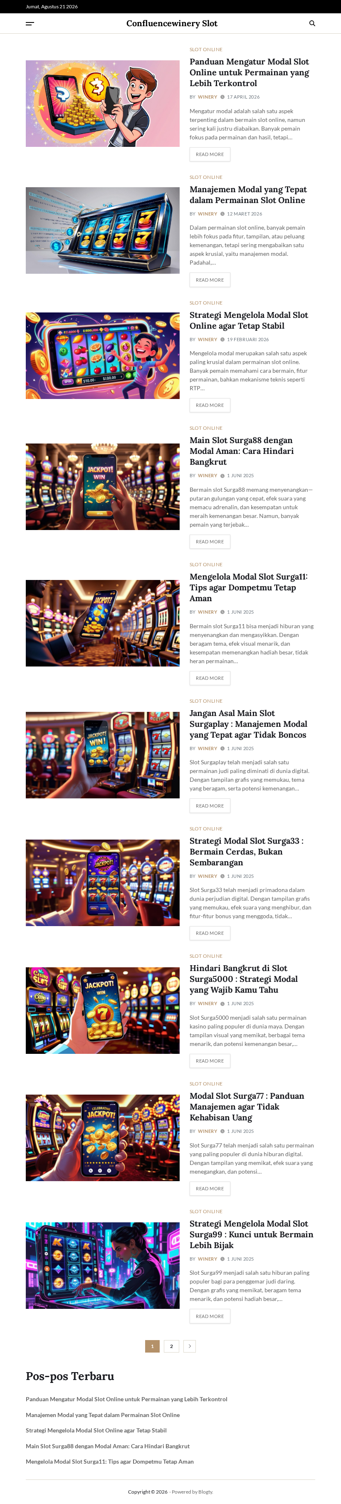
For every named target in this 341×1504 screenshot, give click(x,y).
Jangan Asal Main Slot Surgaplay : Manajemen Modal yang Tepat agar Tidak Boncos (248, 724)
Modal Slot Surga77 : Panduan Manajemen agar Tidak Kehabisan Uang (247, 1106)
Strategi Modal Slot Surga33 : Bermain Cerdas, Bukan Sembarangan (247, 851)
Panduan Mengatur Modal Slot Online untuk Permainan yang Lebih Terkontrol (249, 72)
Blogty (205, 1492)
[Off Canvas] (30, 23)
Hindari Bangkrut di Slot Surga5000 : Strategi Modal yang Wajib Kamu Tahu (244, 979)
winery (207, 96)
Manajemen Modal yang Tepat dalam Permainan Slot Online (248, 194)
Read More (210, 154)
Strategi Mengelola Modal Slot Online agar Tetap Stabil (96, 1430)
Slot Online (206, 49)
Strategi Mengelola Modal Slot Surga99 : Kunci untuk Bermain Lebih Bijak (252, 1234)
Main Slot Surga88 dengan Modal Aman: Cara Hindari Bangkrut (242, 451)
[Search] (312, 23)
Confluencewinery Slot (171, 23)
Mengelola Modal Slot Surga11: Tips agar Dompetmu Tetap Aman (249, 587)
